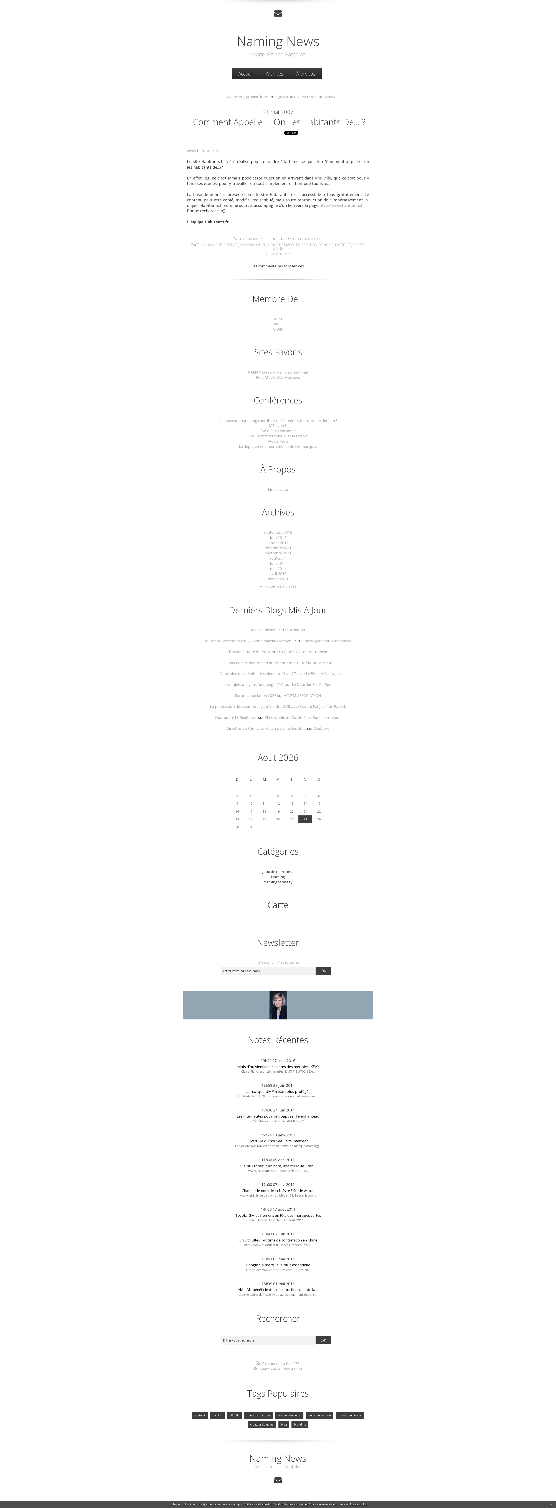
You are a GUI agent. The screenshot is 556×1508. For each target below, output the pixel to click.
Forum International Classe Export (278, 435)
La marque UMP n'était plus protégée (278, 1091)
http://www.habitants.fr (341, 205)
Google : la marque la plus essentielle (278, 1264)
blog (284, 1424)
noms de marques (284, 244)
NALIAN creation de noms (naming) (278, 372)
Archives (274, 73)
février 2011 (278, 578)
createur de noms (261, 1424)
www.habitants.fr (203, 150)
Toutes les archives (280, 586)
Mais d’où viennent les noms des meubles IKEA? (278, 1066)
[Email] (278, 13)
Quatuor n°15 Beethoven (236, 717)
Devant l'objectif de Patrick (323, 706)
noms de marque (319, 1415)
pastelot (343, 244)
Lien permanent (251, 239)
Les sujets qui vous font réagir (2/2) (254, 684)
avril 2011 (278, 573)
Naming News (278, 41)
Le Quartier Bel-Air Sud (312, 684)
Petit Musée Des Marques (278, 377)
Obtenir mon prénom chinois (247, 96)
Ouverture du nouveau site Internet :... (278, 1140)
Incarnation (295, 629)
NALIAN (234, 1415)
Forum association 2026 (255, 695)
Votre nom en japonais (318, 96)
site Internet (226, 244)
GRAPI (278, 329)
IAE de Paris (278, 441)
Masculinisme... (264, 629)
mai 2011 (278, 568)
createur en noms (350, 1415)
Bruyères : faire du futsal (250, 651)
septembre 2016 (278, 532)
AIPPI (278, 323)
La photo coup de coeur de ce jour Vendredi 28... (251, 706)
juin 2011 (278, 563)
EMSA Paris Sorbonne (278, 430)
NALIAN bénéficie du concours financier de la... (278, 1289)
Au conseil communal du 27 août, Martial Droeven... (249, 640)
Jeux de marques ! (308, 239)
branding (300, 1424)
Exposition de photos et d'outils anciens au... (262, 662)
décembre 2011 (278, 547)
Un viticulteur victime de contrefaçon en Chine (278, 1240)
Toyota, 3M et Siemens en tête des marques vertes (278, 1215)
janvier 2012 (278, 542)
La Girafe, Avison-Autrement (303, 651)
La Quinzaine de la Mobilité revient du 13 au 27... (257, 673)
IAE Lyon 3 (278, 425)
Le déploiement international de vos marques (278, 446)
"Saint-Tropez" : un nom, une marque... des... (278, 1165)
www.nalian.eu (253, 244)
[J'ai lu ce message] (551, 1504)
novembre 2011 (278, 552)
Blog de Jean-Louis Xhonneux (326, 640)
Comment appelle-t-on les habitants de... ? (279, 122)
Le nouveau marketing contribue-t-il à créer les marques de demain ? (278, 420)
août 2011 (278, 558)
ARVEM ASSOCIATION (302, 695)
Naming (278, 876)
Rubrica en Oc (320, 662)
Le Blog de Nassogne (324, 673)
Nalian (208, 244)
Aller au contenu (16, 4)
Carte (278, 905)
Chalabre (321, 728)
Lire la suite (278, 489)
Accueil (245, 73)
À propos (305, 73)
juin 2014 (278, 537)
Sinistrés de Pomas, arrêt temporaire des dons (266, 728)
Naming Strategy (278, 881)
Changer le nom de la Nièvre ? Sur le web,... (278, 1190)
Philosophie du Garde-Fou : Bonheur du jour (303, 717)
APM (278, 318)
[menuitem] (245, 73)
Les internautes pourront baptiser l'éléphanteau (278, 1116)
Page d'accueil (285, 96)
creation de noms (317, 244)
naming (217, 1415)
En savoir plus (358, 1504)
